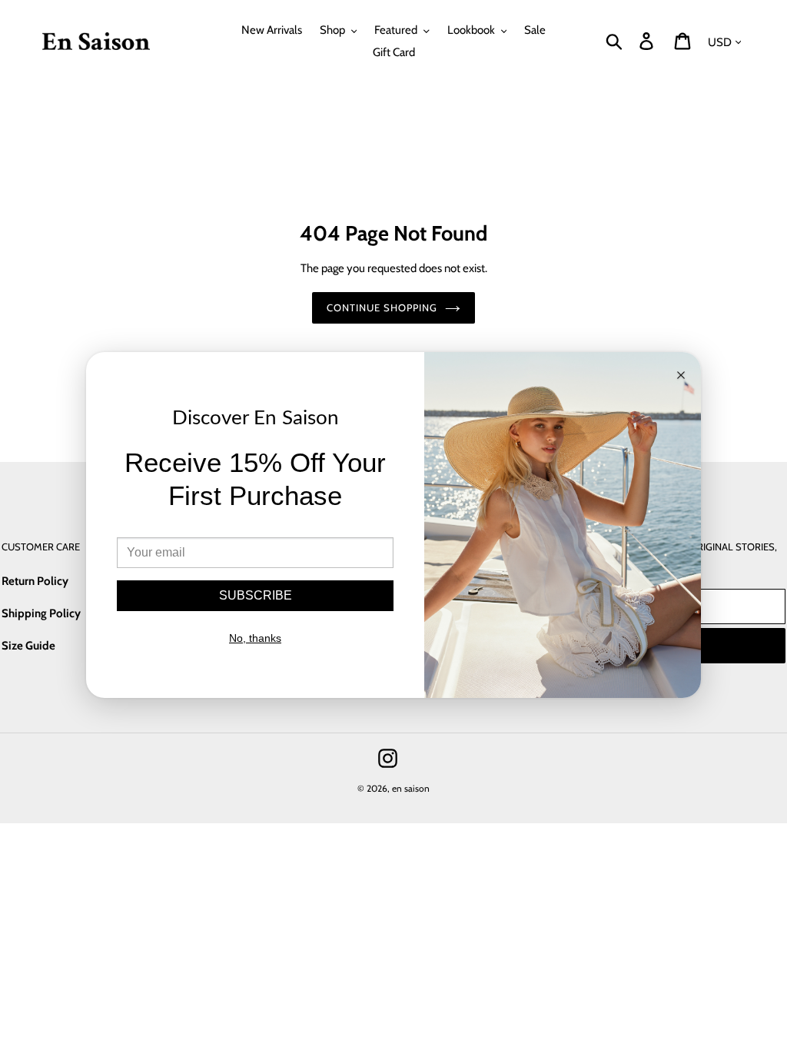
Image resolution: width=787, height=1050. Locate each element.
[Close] (681, 376)
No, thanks (255, 638)
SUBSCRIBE (255, 595)
